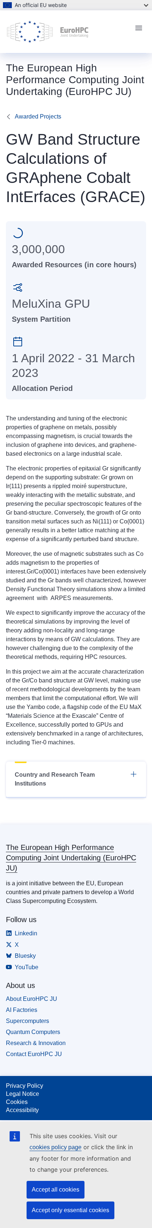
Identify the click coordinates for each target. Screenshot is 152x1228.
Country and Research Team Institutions (55, 779)
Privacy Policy (24, 1086)
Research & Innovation (36, 1043)
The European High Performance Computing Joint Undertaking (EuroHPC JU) (71, 857)
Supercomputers (27, 1021)
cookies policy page (56, 1147)
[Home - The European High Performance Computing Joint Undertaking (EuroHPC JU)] (67, 31)
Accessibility (22, 1110)
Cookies (17, 1102)
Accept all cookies (55, 1189)
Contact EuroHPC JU (34, 1054)
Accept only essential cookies (70, 1210)
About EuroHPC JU (31, 999)
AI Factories (21, 1010)
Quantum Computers (33, 1032)
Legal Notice (22, 1094)
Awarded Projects (38, 116)
